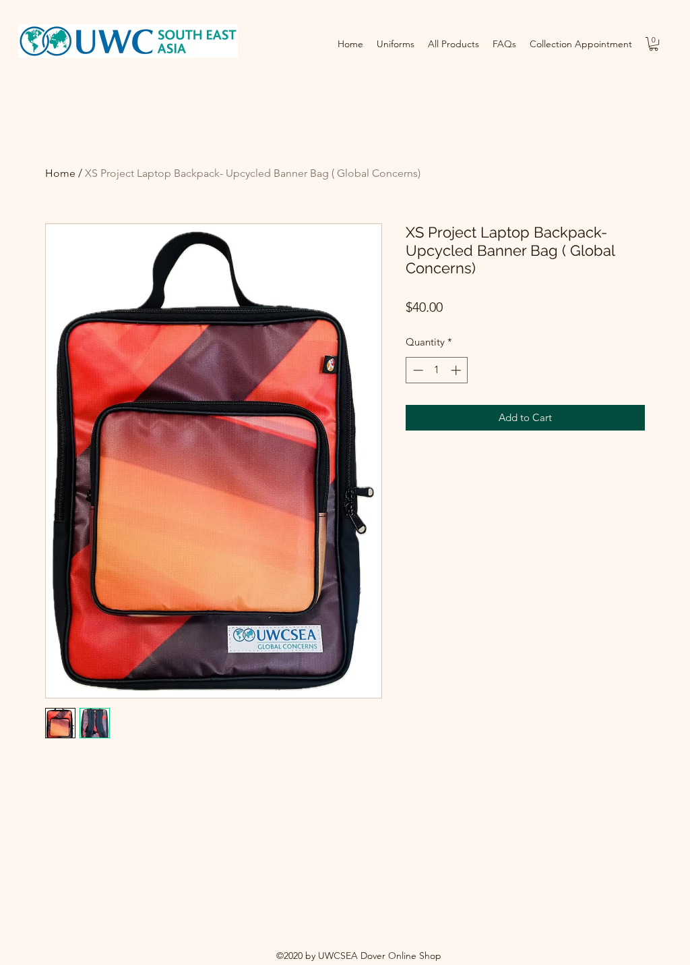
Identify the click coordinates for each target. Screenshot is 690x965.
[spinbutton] (437, 370)
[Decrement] (417, 370)
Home (60, 173)
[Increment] (457, 370)
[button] (654, 44)
